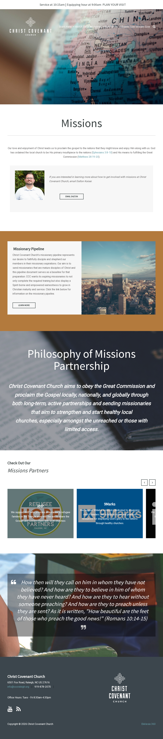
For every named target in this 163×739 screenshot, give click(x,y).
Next (152, 482)
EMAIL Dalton (71, 196)
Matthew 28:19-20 (88, 157)
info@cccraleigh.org (18, 687)
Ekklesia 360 (148, 724)
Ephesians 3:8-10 (102, 152)
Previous (144, 482)
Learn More (24, 305)
